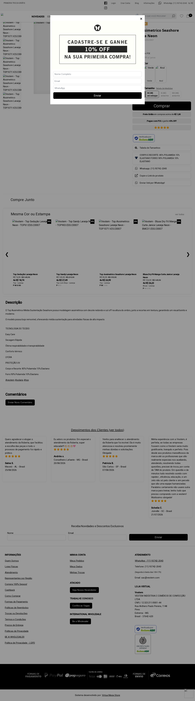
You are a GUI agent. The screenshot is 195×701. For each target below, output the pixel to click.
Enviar (97, 95)
